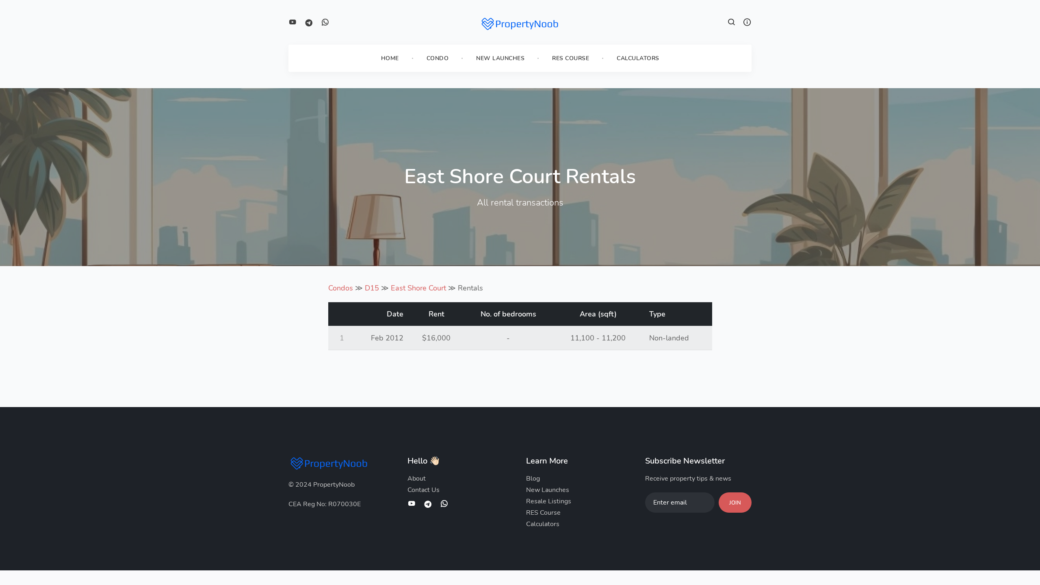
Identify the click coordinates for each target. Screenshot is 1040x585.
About (416, 478)
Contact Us (423, 489)
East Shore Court (418, 288)
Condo (438, 58)
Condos (340, 288)
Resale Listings (548, 501)
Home (390, 58)
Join (735, 503)
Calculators (638, 58)
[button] (731, 23)
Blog (533, 478)
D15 (372, 288)
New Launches (500, 58)
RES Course (570, 58)
